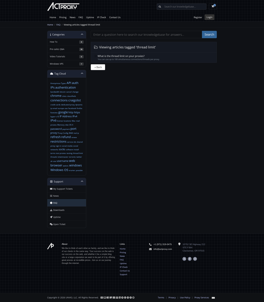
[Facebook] (190, 259)
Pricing (62, 17)
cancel (69, 92)
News (72, 17)
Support (123, 274)
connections (59, 100)
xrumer (72, 170)
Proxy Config (63, 133)
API (69, 83)
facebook (72, 108)
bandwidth (54, 92)
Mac (73, 121)
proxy (53, 133)
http (70, 112)
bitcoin (63, 92)
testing (69, 153)
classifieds (71, 96)
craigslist (74, 100)
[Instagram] (195, 259)
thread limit (78, 153)
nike (67, 125)
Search (209, 34)
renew (74, 137)
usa (54, 161)
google (63, 112)
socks (62, 149)
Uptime (90, 17)
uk (51, 161)
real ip (76, 133)
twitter (79, 157)
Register (198, 17)
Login (209, 17)
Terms (161, 297)
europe (61, 108)
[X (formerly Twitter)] (184, 259)
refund (66, 137)
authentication (65, 87)
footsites (54, 112)
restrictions (58, 141)
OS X (71, 125)
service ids (71, 142)
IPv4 (74, 116)
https (77, 112)
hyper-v (53, 116)
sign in (58, 146)
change (75, 92)
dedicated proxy (68, 104)
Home (53, 17)
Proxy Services (201, 297)
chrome (55, 96)
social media (67, 146)
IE (58, 116)
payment (66, 129)
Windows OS (59, 170)
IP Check (101, 17)
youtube (79, 170)
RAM (71, 133)
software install (72, 149)
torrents (72, 157)
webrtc (66, 165)
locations (67, 121)
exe (66, 108)
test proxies (61, 153)
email (55, 108)
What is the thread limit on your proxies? (128, 57)
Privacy (172, 297)
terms (52, 153)
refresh (55, 137)
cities (64, 96)
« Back (98, 67)
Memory (60, 125)
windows (75, 165)
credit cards (55, 104)
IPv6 (53, 120)
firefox (79, 108)
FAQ (81, 17)
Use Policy (185, 297)
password (56, 129)
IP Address (66, 116)
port (73, 129)
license (60, 121)
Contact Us (115, 17)
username (62, 161)
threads (53, 157)
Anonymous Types (58, 83)
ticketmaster (63, 157)
